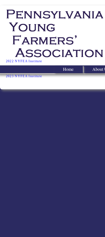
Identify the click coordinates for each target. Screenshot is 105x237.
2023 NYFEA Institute (24, 76)
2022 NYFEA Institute (24, 61)
